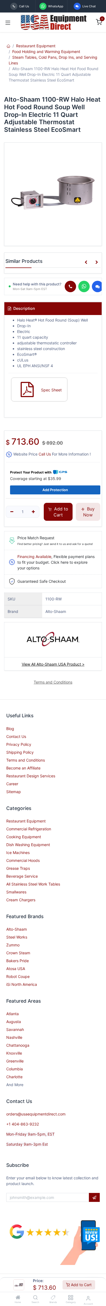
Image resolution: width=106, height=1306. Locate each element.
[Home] (17, 1297)
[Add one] (34, 512)
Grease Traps (18, 868)
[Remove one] (12, 512)
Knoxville (14, 1053)
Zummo (13, 945)
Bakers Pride (17, 960)
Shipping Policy (20, 752)
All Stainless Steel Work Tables (33, 884)
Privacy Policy (18, 744)
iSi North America (21, 984)
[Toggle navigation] (8, 22)
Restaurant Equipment (35, 45)
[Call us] (70, 286)
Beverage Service (22, 876)
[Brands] (53, 1297)
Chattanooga (17, 1045)
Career (12, 783)
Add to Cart (81, 1284)
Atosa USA (15, 968)
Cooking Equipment (23, 836)
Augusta (13, 1021)
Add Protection (55, 490)
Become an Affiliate (23, 768)
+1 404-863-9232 (22, 1124)
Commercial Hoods (23, 860)
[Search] (35, 1297)
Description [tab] (23, 308)
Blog (10, 728)
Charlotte (14, 1076)
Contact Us (16, 736)
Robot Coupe (18, 976)
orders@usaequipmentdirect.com (36, 1114)
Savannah (15, 1029)
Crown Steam (18, 952)
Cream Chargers (20, 899)
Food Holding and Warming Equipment (46, 51)
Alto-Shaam (16, 929)
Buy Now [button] (89, 512)
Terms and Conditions (25, 760)
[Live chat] (97, 286)
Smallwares (16, 892)
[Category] (70, 1297)
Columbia (14, 1069)
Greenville (15, 1061)
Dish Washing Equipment (28, 844)
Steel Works (16, 937)
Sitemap (13, 791)
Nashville (14, 1037)
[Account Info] (88, 1298)
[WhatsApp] (84, 286)
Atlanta (12, 1013)
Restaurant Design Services (30, 776)
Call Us (45, 454)
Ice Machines (18, 852)
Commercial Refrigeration (28, 829)
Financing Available (34, 556)
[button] (86, 262)
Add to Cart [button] (60, 512)
